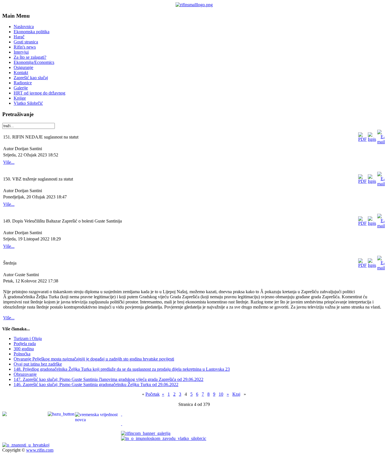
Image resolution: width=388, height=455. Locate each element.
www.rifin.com (39, 450)
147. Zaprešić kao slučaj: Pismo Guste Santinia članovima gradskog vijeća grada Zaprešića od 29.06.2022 (108, 379)
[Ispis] (372, 139)
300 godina (24, 348)
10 (221, 394)
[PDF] (362, 139)
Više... (8, 162)
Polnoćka (22, 353)
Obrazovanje (25, 374)
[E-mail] (381, 141)
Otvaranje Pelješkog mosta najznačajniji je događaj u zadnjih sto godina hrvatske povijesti (94, 359)
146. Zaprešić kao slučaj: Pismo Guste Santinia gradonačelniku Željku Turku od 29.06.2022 (96, 384)
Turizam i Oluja (28, 338)
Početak (152, 394)
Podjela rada (25, 343)
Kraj (236, 394)
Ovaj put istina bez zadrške (38, 364)
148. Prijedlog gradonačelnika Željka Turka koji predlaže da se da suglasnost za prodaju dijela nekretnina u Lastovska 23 (122, 369)
